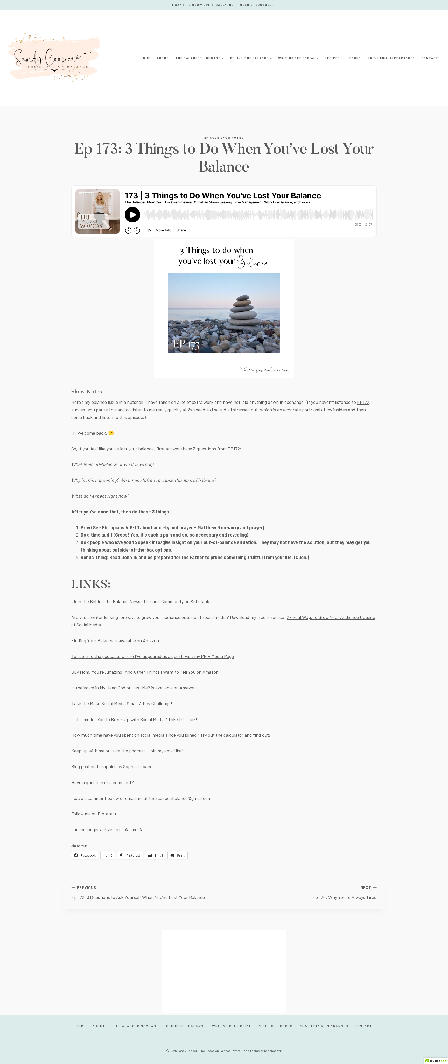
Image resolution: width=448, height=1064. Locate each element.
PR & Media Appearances (391, 58)
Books (355, 58)
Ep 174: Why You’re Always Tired (344, 892)
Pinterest (107, 813)
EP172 (363, 402)
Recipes (266, 1026)
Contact (430, 58)
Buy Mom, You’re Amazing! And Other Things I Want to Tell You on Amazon (145, 672)
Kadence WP (273, 1050)
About (163, 58)
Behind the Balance (185, 1026)
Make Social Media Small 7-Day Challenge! (131, 703)
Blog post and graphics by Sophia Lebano (111, 766)
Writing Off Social (231, 1026)
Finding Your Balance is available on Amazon (115, 640)
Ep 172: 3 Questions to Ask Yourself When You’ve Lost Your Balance (138, 892)
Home (145, 58)
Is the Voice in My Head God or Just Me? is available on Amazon (134, 687)
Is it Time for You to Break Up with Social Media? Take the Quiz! (134, 719)
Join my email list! (165, 750)
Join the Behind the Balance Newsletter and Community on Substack (140, 601)
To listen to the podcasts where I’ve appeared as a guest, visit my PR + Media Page (152, 656)
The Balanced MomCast (135, 1026)
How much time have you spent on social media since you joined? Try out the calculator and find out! (170, 735)
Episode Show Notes (224, 137)
